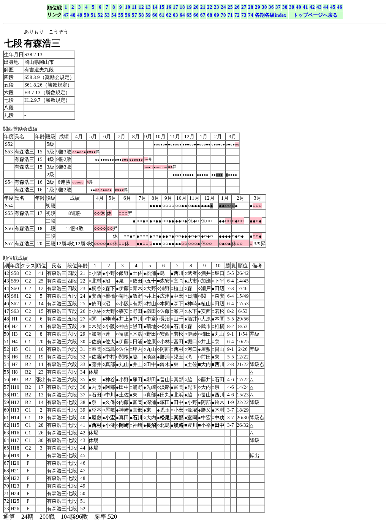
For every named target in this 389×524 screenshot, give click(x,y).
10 (127, 7)
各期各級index (270, 15)
